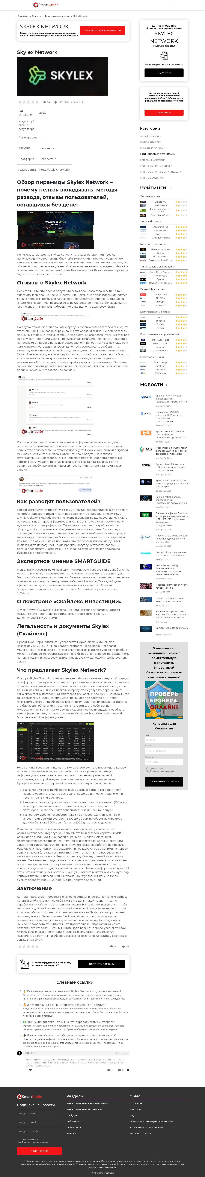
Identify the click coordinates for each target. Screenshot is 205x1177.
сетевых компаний (79, 998)
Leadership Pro (160, 227)
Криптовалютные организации (160, 171)
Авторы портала (140, 1133)
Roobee (160, 347)
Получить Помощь (101, 964)
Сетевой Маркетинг (152, 160)
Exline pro (160, 373)
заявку (38, 1025)
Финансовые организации (57, 16)
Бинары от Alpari (160, 249)
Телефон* (149, 757)
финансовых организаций (53, 998)
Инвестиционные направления (87, 1103)
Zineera (160, 328)
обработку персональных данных (160, 771)
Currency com (160, 350)
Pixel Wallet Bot (160, 340)
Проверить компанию (164, 781)
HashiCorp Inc (160, 343)
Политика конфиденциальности (151, 1121)
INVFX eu (160, 234)
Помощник (73, 1127)
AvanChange (160, 362)
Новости (72, 1133)
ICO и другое (117, 998)
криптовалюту (63, 1043)
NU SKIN (160, 298)
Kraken (160, 317)
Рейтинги (37, 16)
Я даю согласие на (160, 769)
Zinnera (160, 324)
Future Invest (160, 230)
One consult (160, 276)
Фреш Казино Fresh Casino (160, 210)
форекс (50, 1043)
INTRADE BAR (160, 256)
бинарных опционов (110, 995)
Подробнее (164, 72)
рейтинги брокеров (86, 995)
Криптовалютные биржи (156, 166)
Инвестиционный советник (84, 1109)
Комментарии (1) (73, 102)
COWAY (160, 305)
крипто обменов (99, 998)
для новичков (68, 1039)
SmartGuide (23, 16)
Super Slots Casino (160, 215)
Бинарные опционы (153, 148)
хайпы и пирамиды (104, 1043)
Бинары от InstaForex (160, 260)
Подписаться (39, 1151)
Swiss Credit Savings (160, 272)
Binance (160, 321)
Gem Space (161, 294)
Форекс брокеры (150, 142)
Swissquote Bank (161, 238)
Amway (160, 302)
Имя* (147, 735)
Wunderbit (160, 369)
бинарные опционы (34, 1043)
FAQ (132, 1115)
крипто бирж (30, 998)
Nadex (160, 253)
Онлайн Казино (150, 136)
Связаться (164, 112)
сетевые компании (82, 1043)
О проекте (136, 1103)
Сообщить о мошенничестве (102, 30)
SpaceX (160, 279)
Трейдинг (72, 1115)
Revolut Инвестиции (160, 283)
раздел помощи (44, 1015)
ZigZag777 (160, 202)
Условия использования (146, 1127)
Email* (148, 746)
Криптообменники (152, 177)
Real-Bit (160, 366)
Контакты (136, 1109)
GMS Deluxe (160, 205)
